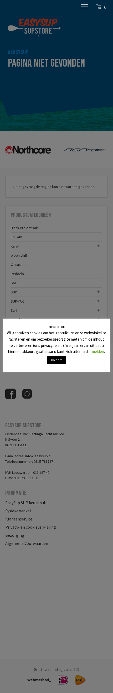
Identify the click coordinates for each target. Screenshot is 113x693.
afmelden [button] (96, 351)
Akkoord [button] (56, 360)
